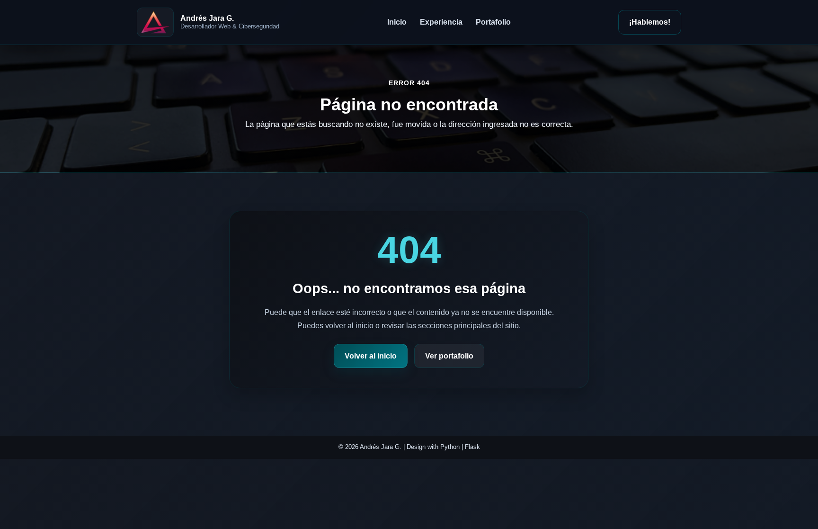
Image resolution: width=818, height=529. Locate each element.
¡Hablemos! (649, 22)
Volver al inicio (371, 356)
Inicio (397, 22)
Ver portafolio (449, 356)
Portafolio (493, 22)
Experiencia (441, 22)
